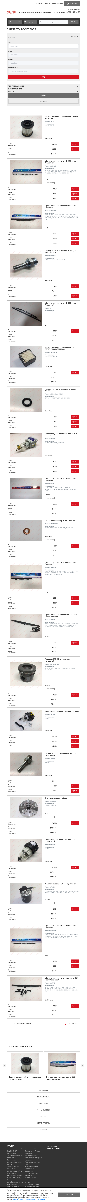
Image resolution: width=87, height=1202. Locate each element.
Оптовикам (47, 12)
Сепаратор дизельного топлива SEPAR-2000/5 (61, 435)
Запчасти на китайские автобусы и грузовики (14, 1171)
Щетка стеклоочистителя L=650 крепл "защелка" (60, 162)
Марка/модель (30, 22)
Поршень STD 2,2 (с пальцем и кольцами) (57, 660)
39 (73, 1023)
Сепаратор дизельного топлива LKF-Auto (62, 711)
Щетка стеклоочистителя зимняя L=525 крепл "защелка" (61, 616)
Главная (11, 37)
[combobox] (43, 71)
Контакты (38, 12)
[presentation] (4, 1065)
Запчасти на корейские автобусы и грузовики (15, 1155)
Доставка (30, 12)
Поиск (73, 22)
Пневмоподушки (31, 1173)
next (79, 1023)
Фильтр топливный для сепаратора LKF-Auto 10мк (61, 117)
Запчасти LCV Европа (33, 1149)
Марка (10, 51)
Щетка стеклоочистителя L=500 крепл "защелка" (60, 207)
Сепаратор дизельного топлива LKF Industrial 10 (60, 841)
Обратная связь (43, 1123)
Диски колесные (31, 1166)
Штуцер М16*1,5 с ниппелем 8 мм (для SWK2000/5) (60, 754)
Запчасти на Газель (32, 1151)
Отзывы (62, 12)
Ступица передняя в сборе (56, 798)
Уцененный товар (32, 1186)
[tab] (43, 86)
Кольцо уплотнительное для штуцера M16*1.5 (60, 390)
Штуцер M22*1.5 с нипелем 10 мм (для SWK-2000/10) (60, 251)
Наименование (13, 68)
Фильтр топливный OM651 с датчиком (60, 884)
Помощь (55, 12)
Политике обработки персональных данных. (29, 1199)
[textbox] (43, 71)
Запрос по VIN (15, 22)
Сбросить (74, 36)
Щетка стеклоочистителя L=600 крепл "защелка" (60, 927)
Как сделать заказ (41, 3)
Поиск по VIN (43, 1103)
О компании (22, 12)
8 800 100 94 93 (73, 12)
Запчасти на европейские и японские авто (30, 1178)
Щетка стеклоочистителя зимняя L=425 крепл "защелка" (61, 979)
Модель (10, 59)
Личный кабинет (57, 3)
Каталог (10, 1146)
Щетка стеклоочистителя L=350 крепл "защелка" (60, 304)
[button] (43, 86)
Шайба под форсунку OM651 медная (60, 521)
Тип (9, 43)
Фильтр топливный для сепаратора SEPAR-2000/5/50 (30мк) (59, 348)
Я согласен (69, 1195)
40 (75, 1023)
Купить (74, 144)
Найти (43, 77)
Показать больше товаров (22, 1023)
